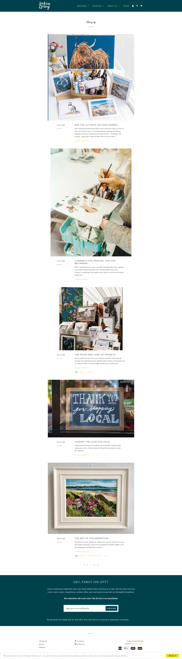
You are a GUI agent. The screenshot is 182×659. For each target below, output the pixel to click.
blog (82, 372)
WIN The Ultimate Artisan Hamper (96, 125)
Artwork (82, 6)
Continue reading (81, 141)
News (89, 372)
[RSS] (95, 23)
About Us (112, 6)
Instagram (80, 644)
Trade (126, 6)
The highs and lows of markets (95, 355)
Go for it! (172, 655)
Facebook (80, 641)
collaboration (94, 556)
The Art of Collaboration (91, 538)
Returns (41, 644)
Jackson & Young (137, 641)
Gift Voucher (43, 641)
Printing (97, 6)
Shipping (42, 647)
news (106, 556)
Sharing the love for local (92, 442)
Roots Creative (138, 644)
